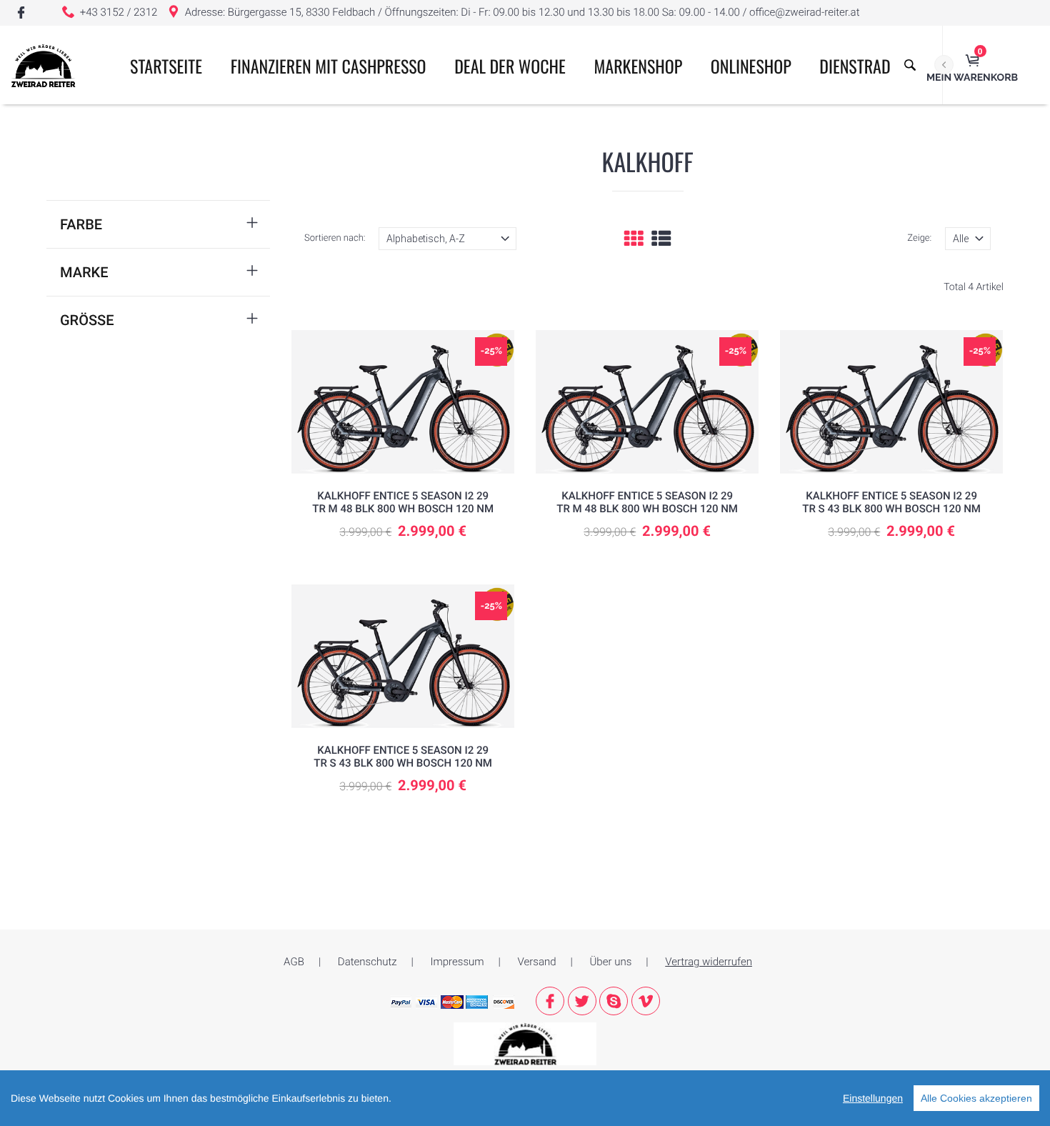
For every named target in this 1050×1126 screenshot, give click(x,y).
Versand (537, 961)
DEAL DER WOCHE (510, 66)
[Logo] (43, 65)
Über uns (611, 961)
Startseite (166, 66)
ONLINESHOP (751, 66)
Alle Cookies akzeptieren (976, 1098)
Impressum (457, 961)
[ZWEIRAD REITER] (525, 1043)
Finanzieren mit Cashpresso (328, 66)
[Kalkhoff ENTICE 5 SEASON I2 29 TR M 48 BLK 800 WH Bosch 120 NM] (402, 401)
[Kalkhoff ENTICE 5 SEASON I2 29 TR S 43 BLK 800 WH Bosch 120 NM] (891, 401)
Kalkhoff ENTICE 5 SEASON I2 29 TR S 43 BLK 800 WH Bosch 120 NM (891, 502)
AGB (294, 961)
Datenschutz (367, 961)
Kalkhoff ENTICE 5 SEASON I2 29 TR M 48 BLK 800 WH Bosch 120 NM (403, 502)
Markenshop (638, 66)
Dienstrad (854, 66)
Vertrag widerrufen (708, 961)
